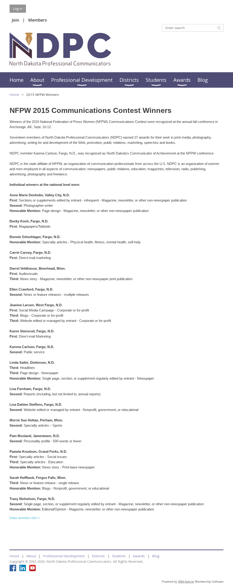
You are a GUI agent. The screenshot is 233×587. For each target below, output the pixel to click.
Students (119, 556)
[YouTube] (32, 568)
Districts (98, 556)
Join (15, 20)
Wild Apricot (186, 581)
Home (14, 94)
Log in (18, 8)
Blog (155, 556)
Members (37, 20)
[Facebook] (13, 568)
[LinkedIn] (22, 568)
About (31, 556)
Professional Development (64, 556)
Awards (139, 556)
